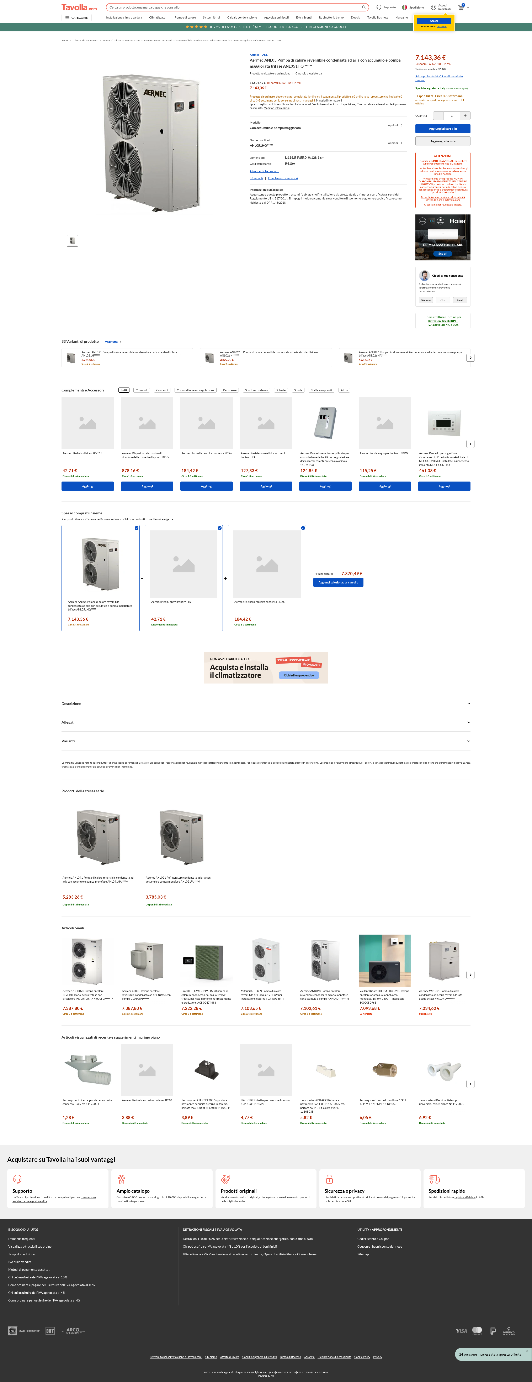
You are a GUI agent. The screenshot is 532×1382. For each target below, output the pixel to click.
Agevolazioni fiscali (276, 17)
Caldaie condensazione (242, 17)
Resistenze (229, 390)
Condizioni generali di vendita (259, 1356)
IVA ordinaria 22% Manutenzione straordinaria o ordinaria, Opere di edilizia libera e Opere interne (249, 1254)
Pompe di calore (185, 17)
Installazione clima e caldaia (124, 17)
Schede (281, 390)
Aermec (254, 54)
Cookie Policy (362, 1356)
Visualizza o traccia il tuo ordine (30, 1246)
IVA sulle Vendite (20, 1262)
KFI (272, 1375)
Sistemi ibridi (211, 17)
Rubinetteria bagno (331, 17)
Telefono (426, 300)
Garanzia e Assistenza (309, 73)
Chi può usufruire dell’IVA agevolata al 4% (36, 1292)
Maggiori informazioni (329, 100)
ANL (265, 54)
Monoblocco (132, 40)
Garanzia (309, 1356)
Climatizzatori (158, 17)
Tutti (124, 390)
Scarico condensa (256, 390)
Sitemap (363, 1254)
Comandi (142, 390)
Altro (344, 390)
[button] (470, 358)
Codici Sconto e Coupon (373, 1239)
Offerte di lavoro (229, 1356)
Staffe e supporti (321, 390)
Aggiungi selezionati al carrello (338, 582)
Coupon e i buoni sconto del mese (379, 1246)
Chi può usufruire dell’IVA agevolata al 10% (37, 1277)
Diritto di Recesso (290, 1356)
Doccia (355, 17)
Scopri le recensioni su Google (278, 26)
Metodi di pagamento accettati (29, 1269)
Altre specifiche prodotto (264, 171)
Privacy (377, 1356)
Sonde (298, 390)
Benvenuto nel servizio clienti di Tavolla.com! (176, 1356)
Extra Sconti (304, 17)
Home (65, 40)
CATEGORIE (79, 17)
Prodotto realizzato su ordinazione (270, 73)
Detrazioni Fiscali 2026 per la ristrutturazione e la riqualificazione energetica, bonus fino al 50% (248, 1239)
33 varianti (256, 178)
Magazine (401, 17)
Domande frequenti (21, 1239)
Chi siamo (211, 1356)
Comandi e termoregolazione (195, 390)
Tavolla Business (377, 17)
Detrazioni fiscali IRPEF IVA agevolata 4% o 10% (443, 322)
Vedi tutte (111, 341)
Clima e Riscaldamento (85, 40)
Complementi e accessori (283, 178)
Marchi (419, 17)
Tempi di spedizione (21, 1254)
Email (460, 300)
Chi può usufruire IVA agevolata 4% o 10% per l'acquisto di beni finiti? (230, 1246)
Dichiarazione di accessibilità (334, 1356)
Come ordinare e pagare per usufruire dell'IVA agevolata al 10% (51, 1285)
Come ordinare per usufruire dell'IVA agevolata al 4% (44, 1300)
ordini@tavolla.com (449, 199)
